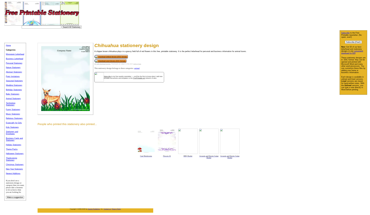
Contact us (107, 209)
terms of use (137, 64)
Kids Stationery (12, 127)
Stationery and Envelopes (12, 133)
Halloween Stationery (15, 153)
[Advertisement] (58, 35)
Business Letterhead (14, 59)
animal (137, 68)
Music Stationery (13, 114)
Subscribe (107, 76)
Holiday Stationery (13, 145)
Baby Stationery (12, 94)
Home (8, 45)
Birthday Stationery (14, 90)
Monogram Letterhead (15, 54)
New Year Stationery (14, 169)
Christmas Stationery (15, 164)
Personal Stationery (14, 63)
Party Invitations (13, 76)
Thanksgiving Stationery (11, 159)
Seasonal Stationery (14, 81)
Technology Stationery (10, 104)
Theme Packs (12, 149)
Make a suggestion (15, 197)
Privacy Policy (116, 209)
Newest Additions (13, 173)
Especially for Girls (14, 123)
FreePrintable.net (139, 78)
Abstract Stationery (14, 72)
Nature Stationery (13, 67)
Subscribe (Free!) (353, 42)
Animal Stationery (13, 98)
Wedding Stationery (14, 85)
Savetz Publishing (94, 209)
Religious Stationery (14, 118)
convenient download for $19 (352, 52)
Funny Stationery (13, 109)
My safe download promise (102, 64)
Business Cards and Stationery (14, 139)
